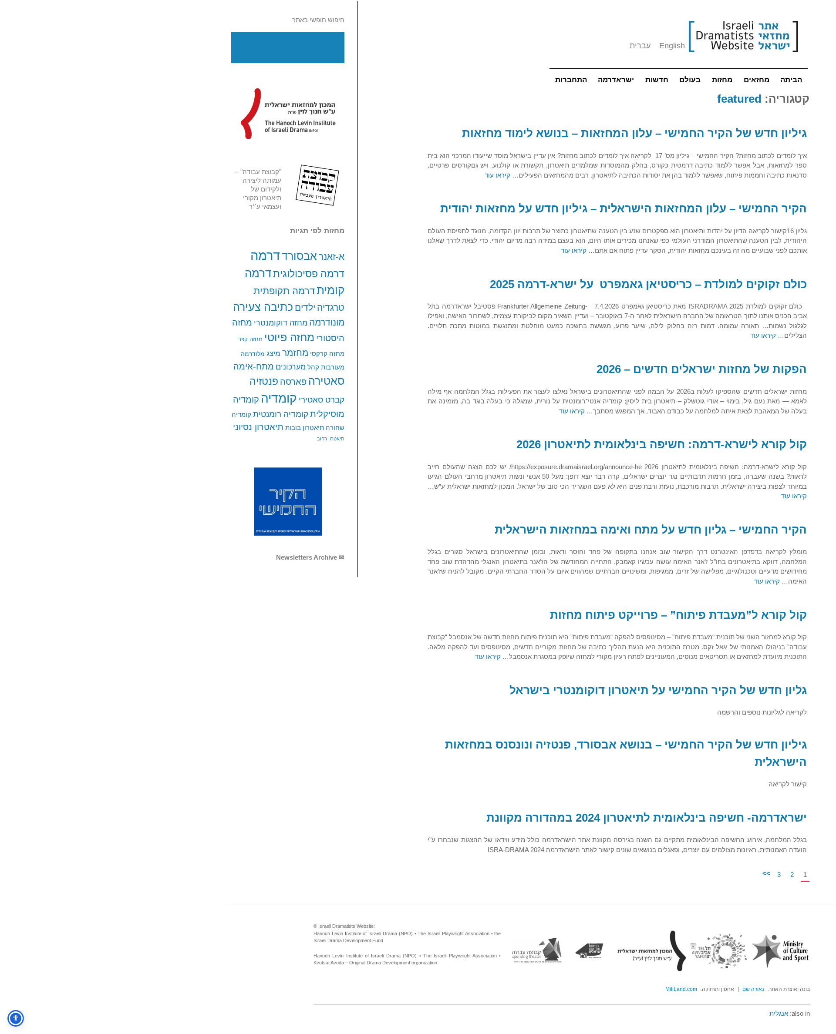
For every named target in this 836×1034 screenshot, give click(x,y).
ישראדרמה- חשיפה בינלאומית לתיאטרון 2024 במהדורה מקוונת (646, 817)
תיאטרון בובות (304, 427)
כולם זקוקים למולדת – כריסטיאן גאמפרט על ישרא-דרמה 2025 (648, 284)
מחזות (722, 80)
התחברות (571, 80)
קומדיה (279, 398)
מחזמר (295, 353)
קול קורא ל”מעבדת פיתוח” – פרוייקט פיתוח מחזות (678, 614)
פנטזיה (263, 381)
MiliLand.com (681, 989)
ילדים (305, 307)
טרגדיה (330, 307)
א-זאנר (331, 257)
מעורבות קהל (325, 367)
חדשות (656, 80)
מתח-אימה (253, 366)
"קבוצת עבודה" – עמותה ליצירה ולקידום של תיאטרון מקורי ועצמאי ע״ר (258, 189)
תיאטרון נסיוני (258, 427)
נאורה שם (753, 989)
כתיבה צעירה (263, 307)
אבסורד (299, 256)
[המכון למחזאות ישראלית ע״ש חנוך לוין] (288, 113)
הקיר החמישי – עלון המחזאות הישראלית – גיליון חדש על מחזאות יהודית (623, 208)
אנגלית (778, 1013)
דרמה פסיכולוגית (308, 273)
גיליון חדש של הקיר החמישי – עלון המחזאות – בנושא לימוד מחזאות (634, 133)
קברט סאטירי (321, 399)
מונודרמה (326, 322)
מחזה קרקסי (327, 353)
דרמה (265, 255)
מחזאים (756, 80)
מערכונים (291, 366)
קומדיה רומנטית (280, 414)
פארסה (293, 381)
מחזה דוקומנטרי (280, 323)
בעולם (690, 80)
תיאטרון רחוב (330, 438)
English (672, 45)
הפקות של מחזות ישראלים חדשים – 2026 (702, 369)
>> (766, 873)
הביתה (791, 80)
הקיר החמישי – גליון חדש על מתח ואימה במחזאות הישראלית (651, 529)
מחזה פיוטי (289, 337)
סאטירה (326, 381)
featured (739, 98)
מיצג (273, 353)
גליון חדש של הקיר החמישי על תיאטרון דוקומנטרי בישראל (658, 690)
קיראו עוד (497, 175)
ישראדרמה (616, 80)
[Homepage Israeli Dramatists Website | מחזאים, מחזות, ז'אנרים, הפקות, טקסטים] (743, 56)
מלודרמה (253, 353)
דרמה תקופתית (284, 290)
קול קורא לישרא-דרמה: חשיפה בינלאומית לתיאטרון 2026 (661, 444)
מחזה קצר (250, 339)
